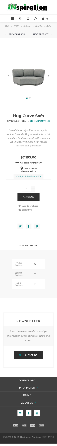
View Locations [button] (28, 171)
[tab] (28, 245)
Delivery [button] (37, 163)
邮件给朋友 (27, 210)
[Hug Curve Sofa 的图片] (28, 75)
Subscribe (30, 355)
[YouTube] (37, 413)
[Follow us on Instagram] (20, 413)
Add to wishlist (30, 206)
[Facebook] (28, 413)
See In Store (30, 168)
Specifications (28, 245)
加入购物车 (28, 196)
